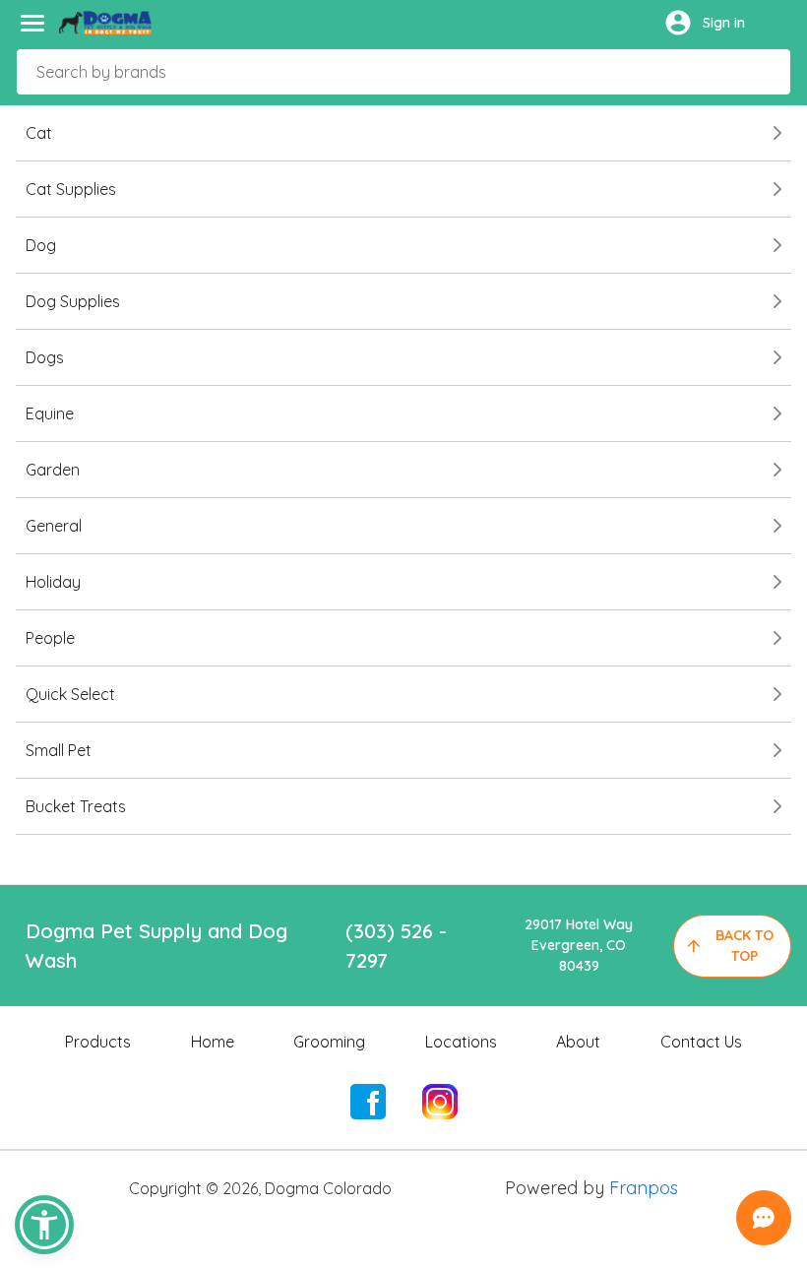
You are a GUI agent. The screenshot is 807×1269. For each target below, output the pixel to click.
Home (212, 1041)
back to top (744, 945)
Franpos (643, 1187)
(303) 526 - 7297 (396, 946)
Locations (461, 1041)
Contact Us (701, 1041)
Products (98, 1041)
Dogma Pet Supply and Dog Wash (156, 946)
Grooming (329, 1041)
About (578, 1041)
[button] (44, 1224)
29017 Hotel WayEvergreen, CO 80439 (579, 945)
